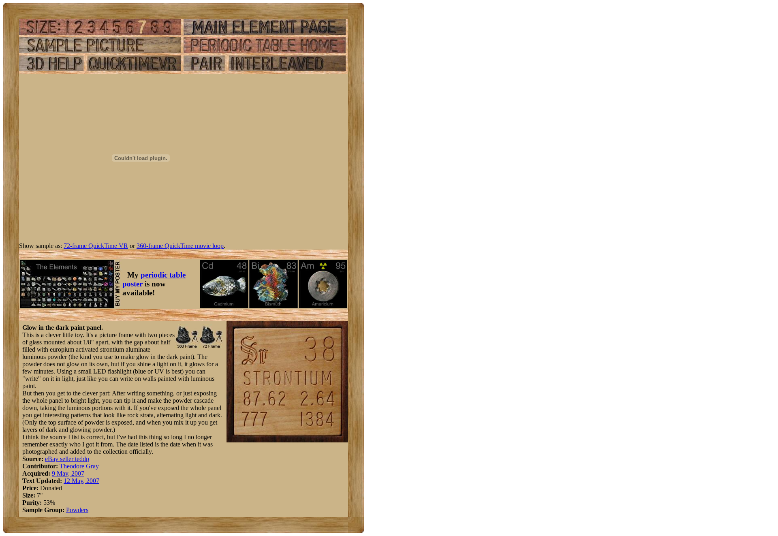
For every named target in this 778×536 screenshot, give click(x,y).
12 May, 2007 (81, 480)
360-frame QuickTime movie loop (180, 245)
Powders (77, 509)
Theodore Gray (79, 466)
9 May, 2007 (68, 473)
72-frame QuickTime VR (96, 245)
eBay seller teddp (67, 458)
